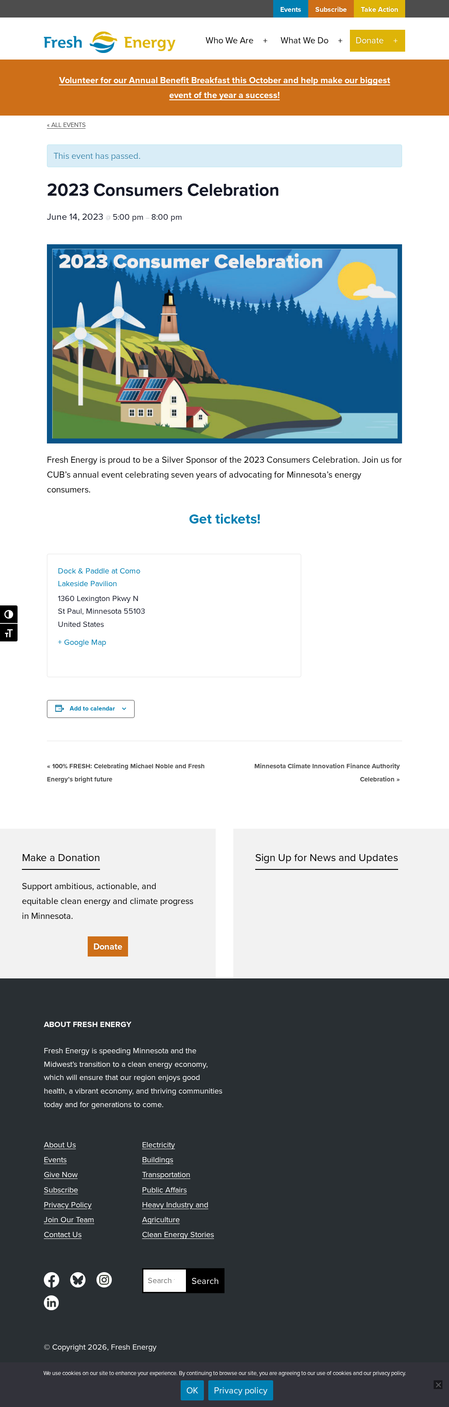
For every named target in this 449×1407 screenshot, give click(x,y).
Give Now (61, 1174)
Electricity (158, 1144)
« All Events (66, 125)
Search (205, 1280)
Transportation (166, 1174)
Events (290, 9)
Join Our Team (69, 1219)
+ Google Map (82, 642)
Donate (370, 40)
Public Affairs (164, 1190)
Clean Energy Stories (178, 1234)
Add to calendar (92, 708)
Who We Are (229, 40)
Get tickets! (224, 518)
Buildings (157, 1159)
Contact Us (63, 1234)
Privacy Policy (68, 1204)
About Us (60, 1144)
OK (192, 1390)
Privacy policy (240, 1390)
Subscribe (331, 9)
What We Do (304, 40)
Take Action (379, 9)
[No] (438, 1384)
